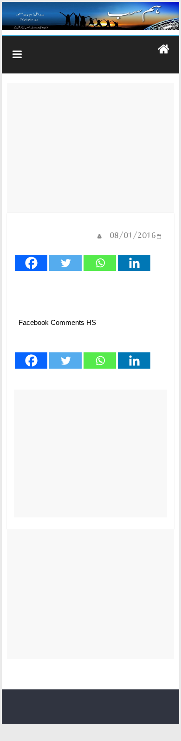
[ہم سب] (90, 16)
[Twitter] (65, 263)
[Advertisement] (90, 148)
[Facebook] (31, 263)
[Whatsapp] (100, 263)
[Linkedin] (134, 263)
